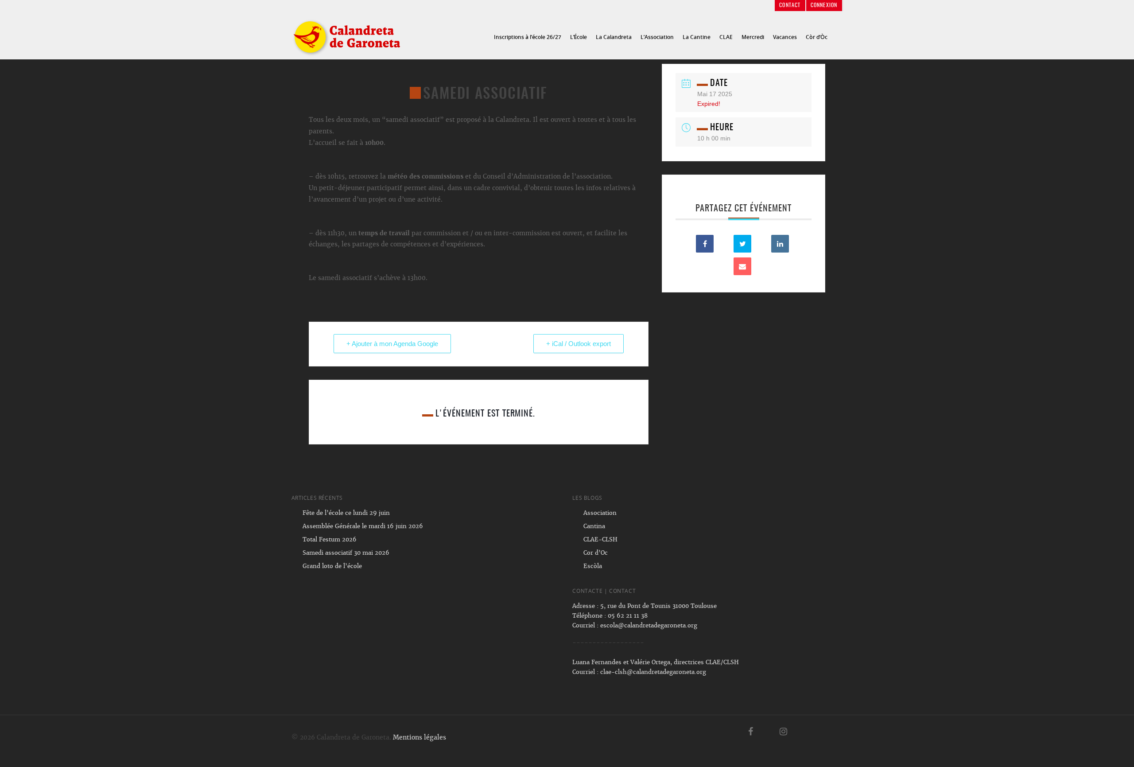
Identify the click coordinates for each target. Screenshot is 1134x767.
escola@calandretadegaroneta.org (648, 625)
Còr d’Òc (816, 37)
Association (600, 513)
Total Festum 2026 (330, 539)
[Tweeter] (742, 244)
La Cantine (697, 37)
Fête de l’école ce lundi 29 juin (346, 513)
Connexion (824, 5)
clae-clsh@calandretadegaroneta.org (653, 672)
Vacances (785, 37)
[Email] (742, 266)
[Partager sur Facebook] (705, 244)
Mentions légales (419, 737)
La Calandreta (614, 37)
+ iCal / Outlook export (578, 343)
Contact (789, 5)
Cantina (594, 526)
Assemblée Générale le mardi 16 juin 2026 (363, 526)
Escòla (592, 566)
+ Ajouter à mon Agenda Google (392, 343)
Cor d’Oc (595, 553)
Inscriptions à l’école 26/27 (527, 37)
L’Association (657, 37)
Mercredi (753, 37)
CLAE (726, 37)
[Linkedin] (780, 244)
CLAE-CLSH (600, 539)
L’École (578, 37)
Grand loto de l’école (332, 566)
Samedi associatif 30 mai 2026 (346, 553)
